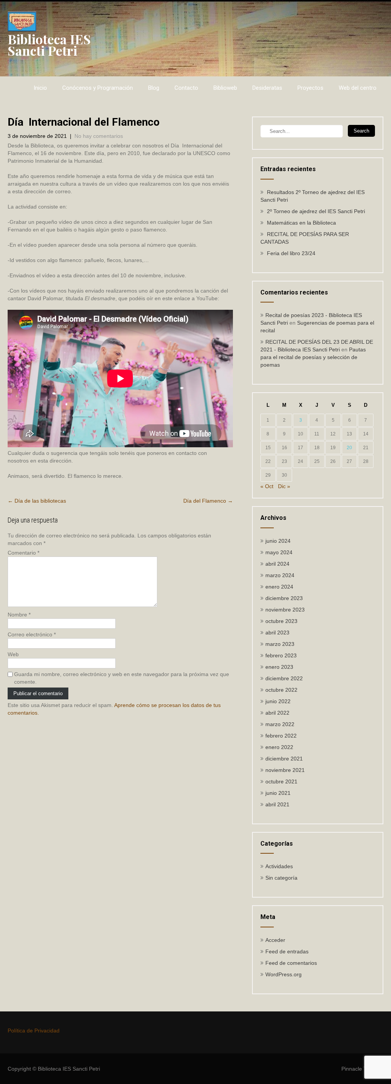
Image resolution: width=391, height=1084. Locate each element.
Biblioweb (225, 87)
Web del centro (357, 87)
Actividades (279, 866)
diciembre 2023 (284, 598)
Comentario (23, 553)
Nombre (19, 615)
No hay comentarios (98, 136)
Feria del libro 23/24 (291, 253)
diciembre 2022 (284, 678)
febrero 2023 (281, 655)
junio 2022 (278, 701)
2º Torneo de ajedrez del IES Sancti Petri (316, 211)
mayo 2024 (278, 552)
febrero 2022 (281, 736)
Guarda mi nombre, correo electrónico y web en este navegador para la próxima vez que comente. (121, 678)
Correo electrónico (32, 634)
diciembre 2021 (284, 759)
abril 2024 (277, 564)
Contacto (186, 87)
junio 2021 (278, 793)
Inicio (40, 87)
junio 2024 (278, 541)
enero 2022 (279, 747)
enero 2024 (279, 587)
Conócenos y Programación (97, 87)
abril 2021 (277, 804)
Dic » (284, 486)
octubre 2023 (281, 621)
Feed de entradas (287, 951)
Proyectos (310, 87)
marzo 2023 (279, 644)
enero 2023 (279, 667)
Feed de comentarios (291, 963)
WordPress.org (283, 974)
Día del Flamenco (208, 501)
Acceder (275, 940)
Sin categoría (281, 878)
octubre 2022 (281, 690)
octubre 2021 (281, 781)
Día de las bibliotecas (37, 501)
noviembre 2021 (285, 770)
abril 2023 (277, 632)
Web (13, 654)
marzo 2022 (279, 724)
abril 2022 (277, 713)
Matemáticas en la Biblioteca (301, 223)
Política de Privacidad (34, 1030)
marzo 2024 (279, 575)
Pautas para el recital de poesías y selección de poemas (313, 357)
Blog (153, 87)
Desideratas (267, 87)
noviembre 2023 (285, 610)
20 (349, 447)
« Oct (266, 486)
